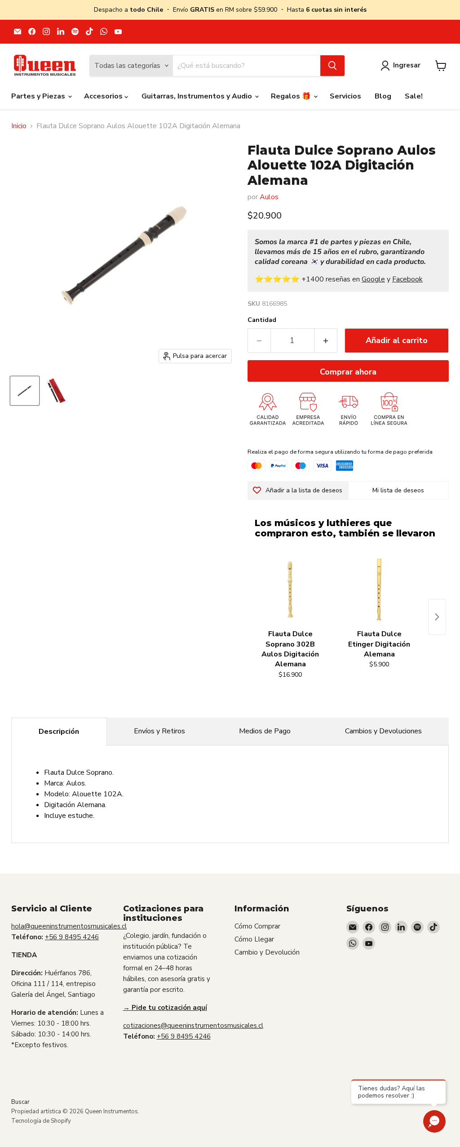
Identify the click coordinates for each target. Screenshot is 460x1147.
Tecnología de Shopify (41, 1121)
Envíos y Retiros (159, 731)
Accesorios (104, 96)
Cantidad (262, 320)
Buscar (20, 1102)
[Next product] (437, 617)
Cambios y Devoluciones (383, 731)
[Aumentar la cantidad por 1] (325, 340)
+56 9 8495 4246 (72, 937)
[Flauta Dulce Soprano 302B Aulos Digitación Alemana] (290, 589)
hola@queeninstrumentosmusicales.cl (69, 926)
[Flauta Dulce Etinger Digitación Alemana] (379, 589)
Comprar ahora (348, 371)
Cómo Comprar (257, 926)
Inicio (19, 126)
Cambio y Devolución (267, 952)
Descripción (59, 731)
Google (373, 279)
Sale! (414, 96)
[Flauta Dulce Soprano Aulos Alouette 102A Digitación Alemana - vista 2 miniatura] (56, 390)
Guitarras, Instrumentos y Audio (198, 96)
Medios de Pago (265, 731)
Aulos (269, 197)
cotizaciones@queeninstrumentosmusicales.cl (193, 1025)
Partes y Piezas (39, 96)
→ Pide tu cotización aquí (165, 1007)
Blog (383, 96)
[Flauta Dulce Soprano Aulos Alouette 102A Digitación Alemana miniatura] (24, 390)
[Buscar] (332, 65)
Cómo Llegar (254, 939)
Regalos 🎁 (292, 96)
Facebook (407, 279)
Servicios (345, 96)
